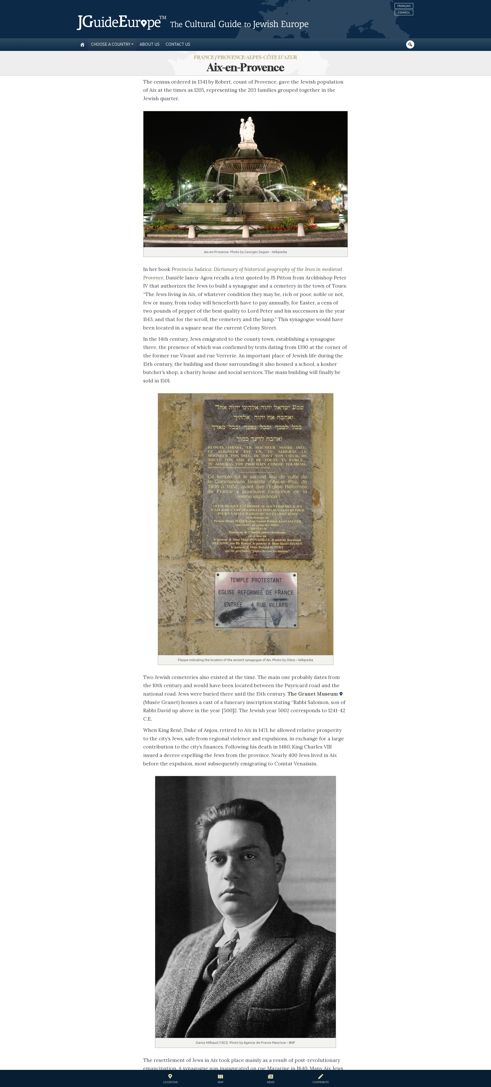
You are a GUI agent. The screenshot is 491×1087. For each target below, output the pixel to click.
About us (150, 44)
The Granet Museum (313, 694)
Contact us (178, 44)
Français (403, 6)
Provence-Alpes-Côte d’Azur (257, 57)
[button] (170, 1079)
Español (404, 12)
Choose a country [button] (110, 44)
